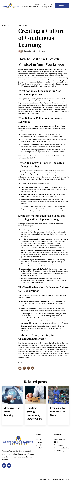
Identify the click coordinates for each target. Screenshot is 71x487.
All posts (7, 25)
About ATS (46, 5)
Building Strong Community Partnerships (34, 413)
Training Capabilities (29, 7)
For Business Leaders (61, 448)
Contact (39, 448)
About (38, 445)
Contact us (62, 6)
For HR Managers (60, 451)
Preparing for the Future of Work (58, 411)
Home (37, 5)
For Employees (59, 445)
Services (39, 442)
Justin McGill (30, 51)
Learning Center (46, 7)
